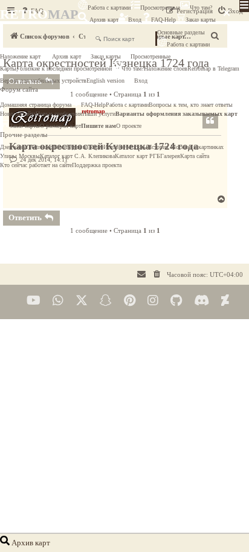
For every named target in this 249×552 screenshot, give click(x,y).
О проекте (128, 125)
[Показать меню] (244, 6)
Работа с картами (109, 7)
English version (105, 80)
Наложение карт (20, 56)
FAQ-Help (163, 19)
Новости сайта (18, 113)
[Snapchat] (106, 300)
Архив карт (103, 19)
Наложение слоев (165, 68)
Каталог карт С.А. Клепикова (77, 156)
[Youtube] (34, 300)
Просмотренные (160, 7)
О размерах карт (60, 125)
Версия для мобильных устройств (43, 80)
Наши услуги (98, 113)
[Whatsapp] (58, 300)
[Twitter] (82, 300)
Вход (134, 19)
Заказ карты (201, 19)
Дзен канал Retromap (26, 147)
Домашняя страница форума (35, 104)
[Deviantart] (225, 300)
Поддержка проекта (96, 165)
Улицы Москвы (20, 156)
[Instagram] (152, 300)
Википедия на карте (78, 147)
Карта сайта (194, 156)
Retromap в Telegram (213, 68)
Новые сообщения (59, 113)
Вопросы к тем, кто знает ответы (191, 104)
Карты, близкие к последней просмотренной (56, 68)
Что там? (201, 7)
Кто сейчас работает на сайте (36, 165)
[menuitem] (157, 274)
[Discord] (201, 300)
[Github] (176, 300)
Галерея (170, 156)
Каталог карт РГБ (137, 156)
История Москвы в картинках (185, 147)
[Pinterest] (129, 300)
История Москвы (125, 147)
